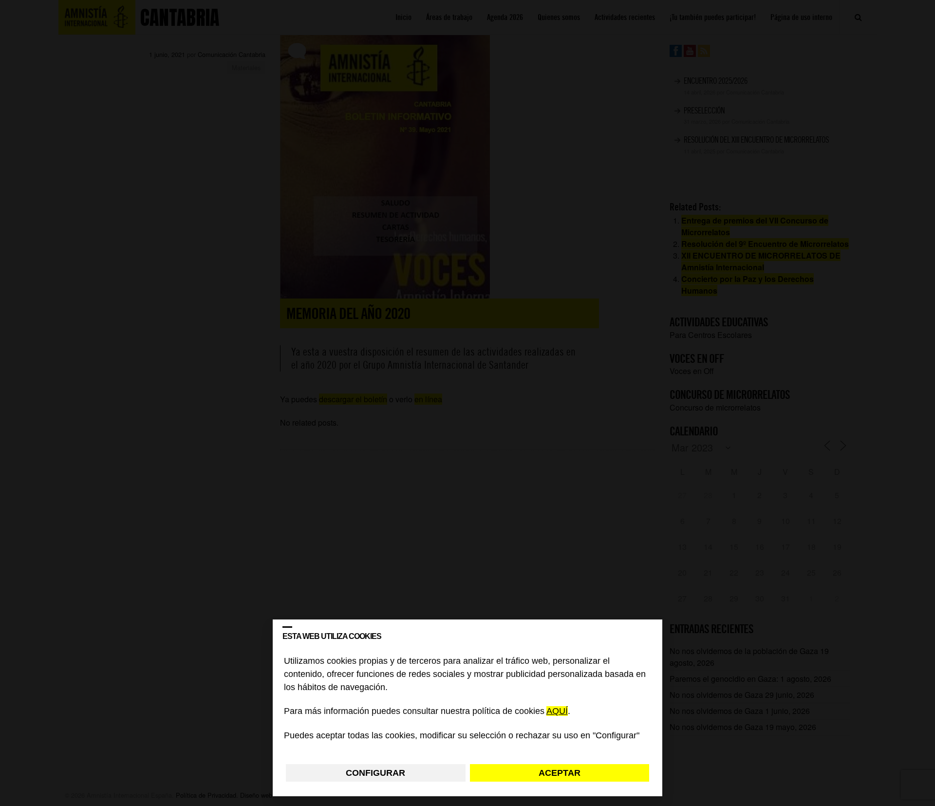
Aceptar (559, 773)
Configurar (375, 773)
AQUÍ (557, 711)
